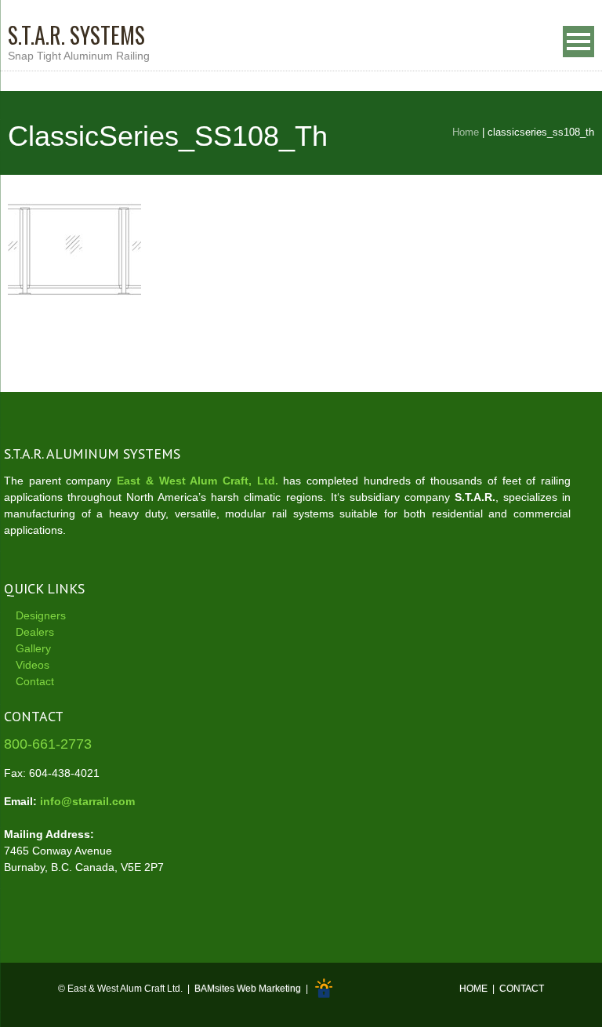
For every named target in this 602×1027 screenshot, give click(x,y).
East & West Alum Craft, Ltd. (197, 480)
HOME (473, 988)
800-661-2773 (48, 744)
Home (465, 132)
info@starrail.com (87, 801)
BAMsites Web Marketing (247, 988)
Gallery (33, 648)
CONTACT (521, 988)
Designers (41, 615)
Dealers (35, 632)
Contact (35, 681)
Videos (32, 665)
